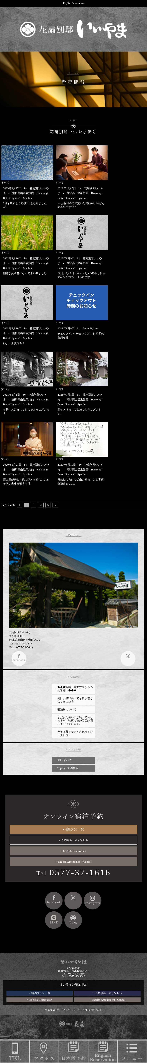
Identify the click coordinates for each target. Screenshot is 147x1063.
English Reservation (73, 3)
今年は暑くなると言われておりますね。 (75, 733)
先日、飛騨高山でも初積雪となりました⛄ (75, 700)
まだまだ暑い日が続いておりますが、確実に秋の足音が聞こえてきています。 (75, 720)
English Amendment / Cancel (74, 861)
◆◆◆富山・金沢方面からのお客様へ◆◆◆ (75, 689)
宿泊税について (66, 709)
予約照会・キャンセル (74, 840)
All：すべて (64, 760)
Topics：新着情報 (68, 768)
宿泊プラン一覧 (74, 829)
